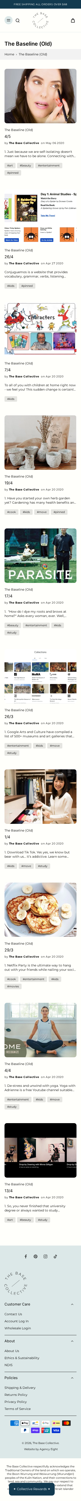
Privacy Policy (15, 1402)
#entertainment (49, 165)
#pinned (12, 172)
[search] (17, 20)
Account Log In (16, 1321)
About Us (11, 1351)
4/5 (7, 136)
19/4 (8, 483)
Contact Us (13, 1314)
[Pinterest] (35, 1256)
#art (10, 165)
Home (9, 54)
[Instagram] (45, 1256)
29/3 (8, 950)
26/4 (8, 256)
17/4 (8, 596)
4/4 (7, 1070)
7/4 (7, 369)
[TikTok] (55, 1256)
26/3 (8, 716)
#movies (13, 986)
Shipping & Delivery (20, 1388)
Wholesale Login (17, 1328)
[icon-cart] (71, 20)
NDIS (8, 1365)
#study (12, 632)
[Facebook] (26, 1256)
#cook (11, 512)
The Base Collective (46, 1443)
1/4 (7, 837)
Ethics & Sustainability (21, 1358)
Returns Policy (15, 1395)
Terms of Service (17, 1409)
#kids (10, 285)
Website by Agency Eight (41, 1449)
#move (42, 512)
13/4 (8, 1190)
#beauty (25, 165)
